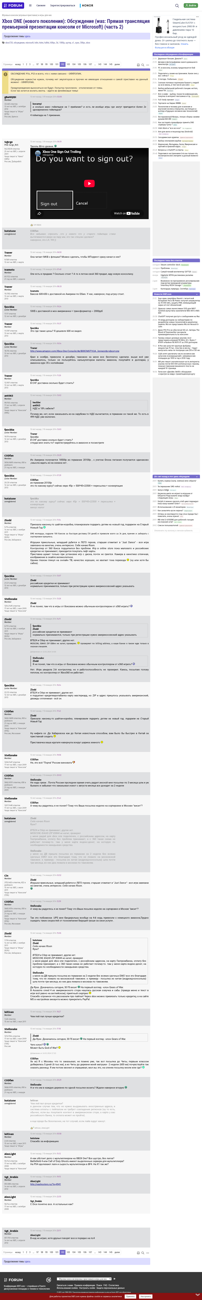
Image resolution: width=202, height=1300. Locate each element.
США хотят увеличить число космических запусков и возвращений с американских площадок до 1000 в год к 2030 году (177, 356)
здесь (27, 36)
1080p (62, 42)
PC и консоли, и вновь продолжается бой (176, 68)
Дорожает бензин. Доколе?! (170, 59)
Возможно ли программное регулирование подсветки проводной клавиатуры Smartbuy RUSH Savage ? (180, 283)
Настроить (146, 1296)
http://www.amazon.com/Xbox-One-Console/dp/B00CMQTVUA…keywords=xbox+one (74, 351)
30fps (82, 42)
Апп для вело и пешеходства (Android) (175, 132)
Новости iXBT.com (162, 294)
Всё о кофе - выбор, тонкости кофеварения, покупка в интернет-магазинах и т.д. (178, 95)
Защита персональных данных (110, 1287)
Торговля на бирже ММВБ (169, 103)
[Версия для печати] (138, 65)
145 (110, 64)
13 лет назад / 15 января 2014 (131, 1101)
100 (51, 64)
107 (90, 64)
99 (46, 64)
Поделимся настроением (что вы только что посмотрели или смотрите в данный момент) (178, 154)
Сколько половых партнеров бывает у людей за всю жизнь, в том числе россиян (178, 84)
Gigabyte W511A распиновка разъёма (177, 275)
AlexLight (45, 1128)
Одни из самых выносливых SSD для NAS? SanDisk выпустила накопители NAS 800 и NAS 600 (178, 310)
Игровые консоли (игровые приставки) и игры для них (27, 15)
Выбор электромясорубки (169, 141)
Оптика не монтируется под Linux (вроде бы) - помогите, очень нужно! (178, 515)
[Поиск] (177, 5)
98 (42, 64)
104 (73, 64)
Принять (130, 1296)
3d (57, 42)
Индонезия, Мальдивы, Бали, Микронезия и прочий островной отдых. (177, 145)
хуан (77, 42)
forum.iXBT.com (116, 1292)
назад (18, 64)
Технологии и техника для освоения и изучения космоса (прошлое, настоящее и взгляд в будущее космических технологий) (177, 109)
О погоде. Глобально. (167, 79)
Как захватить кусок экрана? (170, 510)
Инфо (145, 97)
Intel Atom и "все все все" (169, 128)
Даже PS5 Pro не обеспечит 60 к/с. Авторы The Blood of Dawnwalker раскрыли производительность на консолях (178, 332)
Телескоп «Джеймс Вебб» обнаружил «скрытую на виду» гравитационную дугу (176, 373)
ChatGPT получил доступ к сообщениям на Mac (179, 316)
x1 (73, 42)
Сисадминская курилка (168, 137)
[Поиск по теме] (143, 65)
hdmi (41, 42)
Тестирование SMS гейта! (169, 486)
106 (84, 64)
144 (105, 64)
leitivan (38, 1128)
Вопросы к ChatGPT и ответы (171, 150)
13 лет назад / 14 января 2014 (131, 819)
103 (68, 64)
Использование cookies (67, 1287)
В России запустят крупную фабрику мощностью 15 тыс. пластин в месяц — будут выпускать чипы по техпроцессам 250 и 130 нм (179, 348)
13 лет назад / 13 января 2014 (45, 475)
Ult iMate (37, 225)
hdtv (36, 42)
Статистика (114, 1285)
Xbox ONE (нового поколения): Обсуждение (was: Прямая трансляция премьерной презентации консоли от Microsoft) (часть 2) (76, 23)
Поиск (99, 1285)
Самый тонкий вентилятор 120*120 (176, 272)
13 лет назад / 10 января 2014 (46, 252)
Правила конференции (84, 1285)
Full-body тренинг (166, 100)
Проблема (165, 268)
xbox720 (9, 42)
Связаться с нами (65, 1285)
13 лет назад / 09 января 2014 (46, 97)
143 (99, 64)
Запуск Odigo (163, 490)
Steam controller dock (170, 265)
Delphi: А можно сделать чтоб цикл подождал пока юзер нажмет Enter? (178, 502)
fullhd (46, 42)
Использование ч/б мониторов (172, 507)
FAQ (105, 1285)
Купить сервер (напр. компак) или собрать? (177, 481)
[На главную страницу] (13, 5)
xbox (88, 42)
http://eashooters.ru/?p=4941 (45, 1184)
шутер (68, 42)
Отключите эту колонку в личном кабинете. (173, 531)
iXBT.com (61, 1292)
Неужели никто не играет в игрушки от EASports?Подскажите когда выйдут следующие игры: (175, 495)
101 (57, 64)
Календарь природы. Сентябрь (174, 289)
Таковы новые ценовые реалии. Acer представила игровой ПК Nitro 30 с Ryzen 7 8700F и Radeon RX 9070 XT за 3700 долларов (177, 340)
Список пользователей (168, 525)
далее (117, 64)
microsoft (30, 42)
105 (79, 64)
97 (37, 64)
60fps (52, 42)
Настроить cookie (87, 1287)
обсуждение (19, 42)
